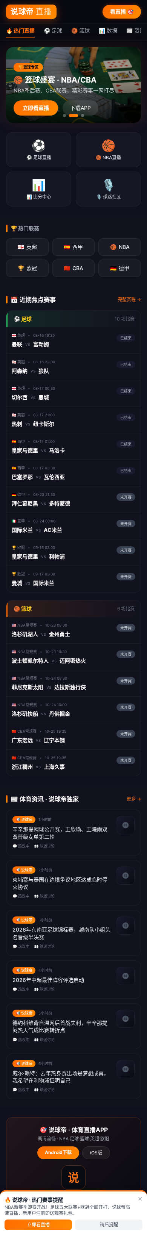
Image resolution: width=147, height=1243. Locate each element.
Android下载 (58, 1152)
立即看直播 (36, 108)
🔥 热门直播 (20, 30)
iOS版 (96, 1152)
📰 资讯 (135, 30)
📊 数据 (108, 30)
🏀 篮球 (80, 30)
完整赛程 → (129, 299)
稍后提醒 (109, 1224)
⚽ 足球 (53, 30)
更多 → (134, 799)
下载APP (80, 108)
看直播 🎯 (121, 11)
